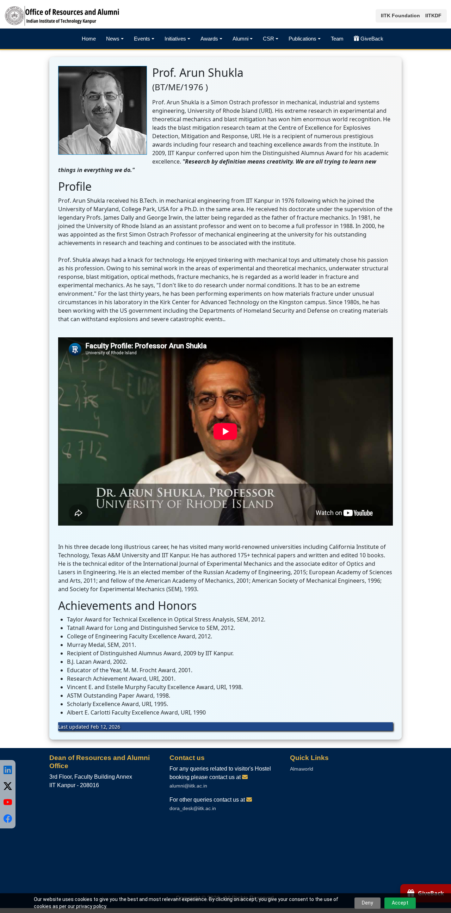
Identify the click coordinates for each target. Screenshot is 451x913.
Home (89, 39)
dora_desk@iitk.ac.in (192, 808)
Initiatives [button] (175, 39)
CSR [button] (268, 39)
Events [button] (142, 39)
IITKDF (433, 15)
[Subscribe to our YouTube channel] (8, 802)
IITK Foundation (400, 15)
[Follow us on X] (8, 786)
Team (337, 39)
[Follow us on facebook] (8, 818)
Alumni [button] (240, 39)
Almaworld (301, 769)
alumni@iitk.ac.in (188, 786)
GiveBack (371, 39)
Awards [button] (209, 39)
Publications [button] (302, 39)
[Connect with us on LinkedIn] (8, 770)
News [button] (112, 39)
